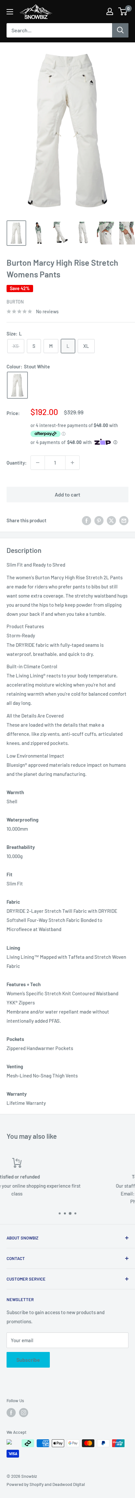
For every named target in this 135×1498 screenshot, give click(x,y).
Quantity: (17, 463)
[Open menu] (10, 11)
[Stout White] (17, 385)
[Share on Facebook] (86, 520)
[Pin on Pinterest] (99, 520)
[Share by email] (123, 520)
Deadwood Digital (68, 1484)
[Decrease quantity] (38, 462)
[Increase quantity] (72, 462)
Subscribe (28, 1360)
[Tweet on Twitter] (111, 520)
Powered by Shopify (25, 1484)
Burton (15, 301)
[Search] (120, 30)
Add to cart (67, 494)
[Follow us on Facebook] (11, 1412)
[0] (123, 11)
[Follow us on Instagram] (23, 1412)
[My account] (109, 11)
